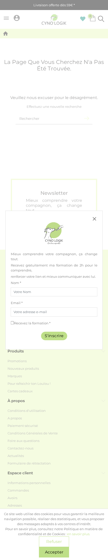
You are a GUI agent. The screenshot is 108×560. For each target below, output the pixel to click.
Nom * (16, 283)
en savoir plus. (78, 534)
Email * (17, 303)
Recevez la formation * (32, 323)
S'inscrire (54, 335)
